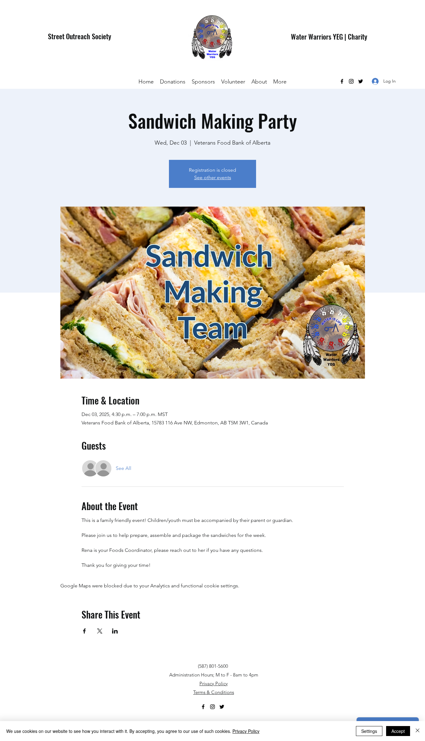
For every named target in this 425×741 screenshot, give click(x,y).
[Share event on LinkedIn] (115, 631)
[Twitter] (360, 81)
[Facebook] (342, 81)
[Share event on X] (100, 631)
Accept (398, 731)
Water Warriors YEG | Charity (329, 36)
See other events (212, 177)
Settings (369, 731)
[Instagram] (351, 81)
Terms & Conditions (213, 692)
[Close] (417, 731)
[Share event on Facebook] (84, 631)
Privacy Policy (213, 683)
